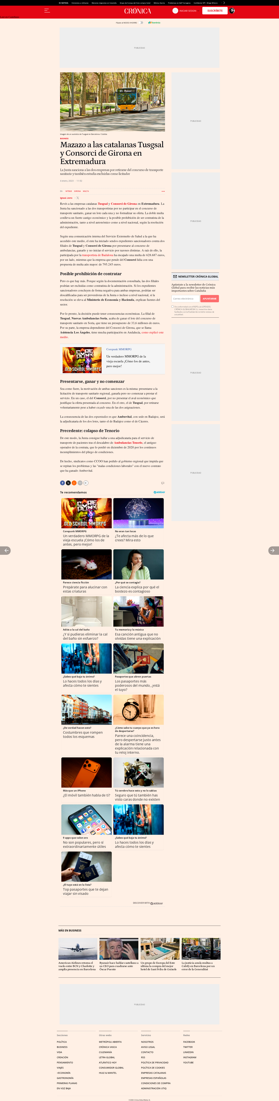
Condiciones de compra (155, 1083)
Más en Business (69, 930)
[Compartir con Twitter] (68, 483)
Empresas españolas (153, 1078)
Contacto (147, 1052)
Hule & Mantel (108, 1072)
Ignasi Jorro (66, 197)
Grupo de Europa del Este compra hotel (135, 3)
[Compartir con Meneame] (74, 483)
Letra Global (107, 1057)
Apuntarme (209, 298)
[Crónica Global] (139, 11)
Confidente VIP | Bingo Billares (206, 3)
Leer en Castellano (9, 17)
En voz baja (64, 1088)
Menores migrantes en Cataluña (104, 3)
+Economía (63, 1072)
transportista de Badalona (97, 255)
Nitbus (69, 191)
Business (64, 138)
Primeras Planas (67, 1083)
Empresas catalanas (153, 1072)
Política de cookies (153, 1067)
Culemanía (105, 1052)
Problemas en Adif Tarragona (179, 3)
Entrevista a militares (80, 3)
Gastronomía (65, 1078)
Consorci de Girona (124, 203)
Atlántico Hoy (108, 1062)
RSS (143, 1057)
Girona (77, 191)
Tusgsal (103, 203)
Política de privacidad (154, 1062)
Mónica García (159, 3)
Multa (86, 191)
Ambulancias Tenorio (128, 442)
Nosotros (147, 1041)
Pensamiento (65, 1062)
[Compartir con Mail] (80, 483)
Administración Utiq (153, 1088)
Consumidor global (111, 1067)
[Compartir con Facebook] (62, 483)
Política (62, 1041)
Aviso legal (148, 1047)
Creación (62, 1057)
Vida (59, 1052)
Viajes (60, 1067)
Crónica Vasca (108, 1047)
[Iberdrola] (154, 22)
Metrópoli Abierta (110, 1041)
